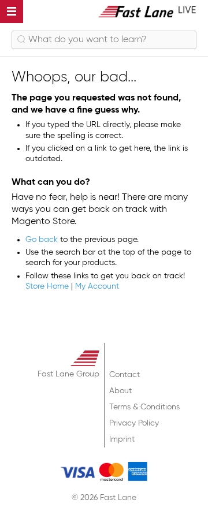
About (120, 391)
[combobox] (104, 40)
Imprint (122, 439)
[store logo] (147, 11)
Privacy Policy (134, 423)
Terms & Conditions (144, 407)
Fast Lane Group (68, 374)
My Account (97, 286)
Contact (124, 375)
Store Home (47, 286)
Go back (41, 240)
